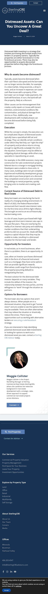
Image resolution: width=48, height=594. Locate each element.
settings (18, 586)
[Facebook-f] (3, 572)
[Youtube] (15, 572)
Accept (6, 590)
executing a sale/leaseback (24, 320)
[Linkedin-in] (11, 572)
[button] (44, 10)
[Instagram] (7, 572)
